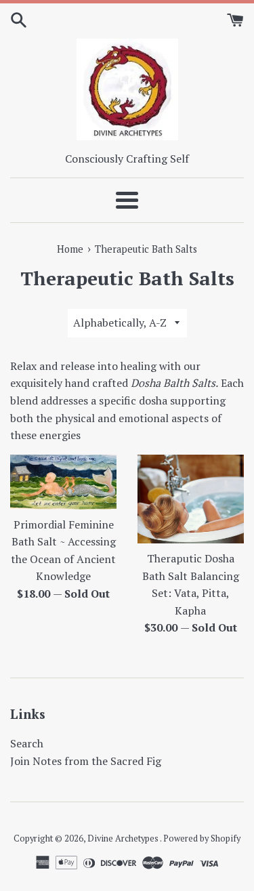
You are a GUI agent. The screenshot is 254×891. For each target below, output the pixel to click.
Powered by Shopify (201, 838)
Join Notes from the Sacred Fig (85, 760)
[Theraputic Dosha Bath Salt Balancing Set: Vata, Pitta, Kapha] (191, 499)
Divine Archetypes (123, 838)
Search (26, 743)
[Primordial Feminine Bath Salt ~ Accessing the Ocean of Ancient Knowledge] (63, 482)
